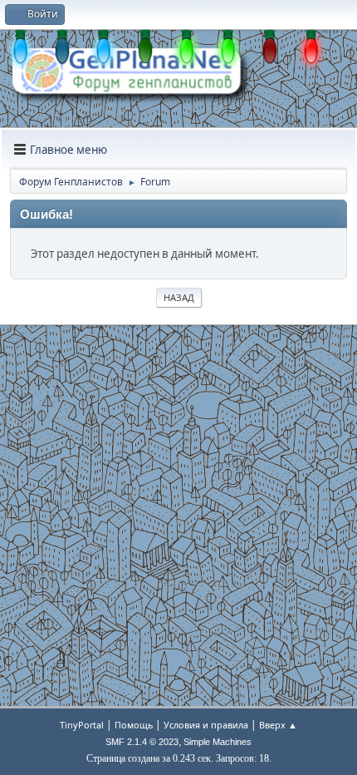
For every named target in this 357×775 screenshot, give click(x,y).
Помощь (134, 724)
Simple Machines (217, 742)
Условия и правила (206, 724)
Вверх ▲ (278, 724)
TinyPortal (82, 724)
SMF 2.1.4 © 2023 (141, 742)
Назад (179, 297)
